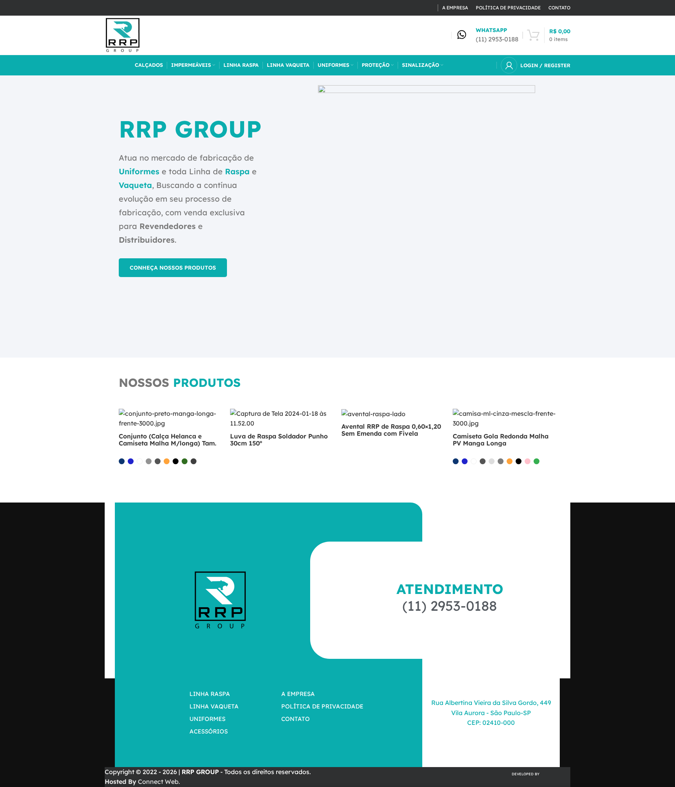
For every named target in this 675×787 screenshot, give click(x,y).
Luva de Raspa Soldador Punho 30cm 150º (279, 439)
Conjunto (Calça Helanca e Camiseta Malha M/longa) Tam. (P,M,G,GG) (167, 443)
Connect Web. (142, 781)
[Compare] (216, 421)
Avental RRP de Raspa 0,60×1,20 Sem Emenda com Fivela (391, 429)
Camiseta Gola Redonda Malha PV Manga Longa (500, 439)
